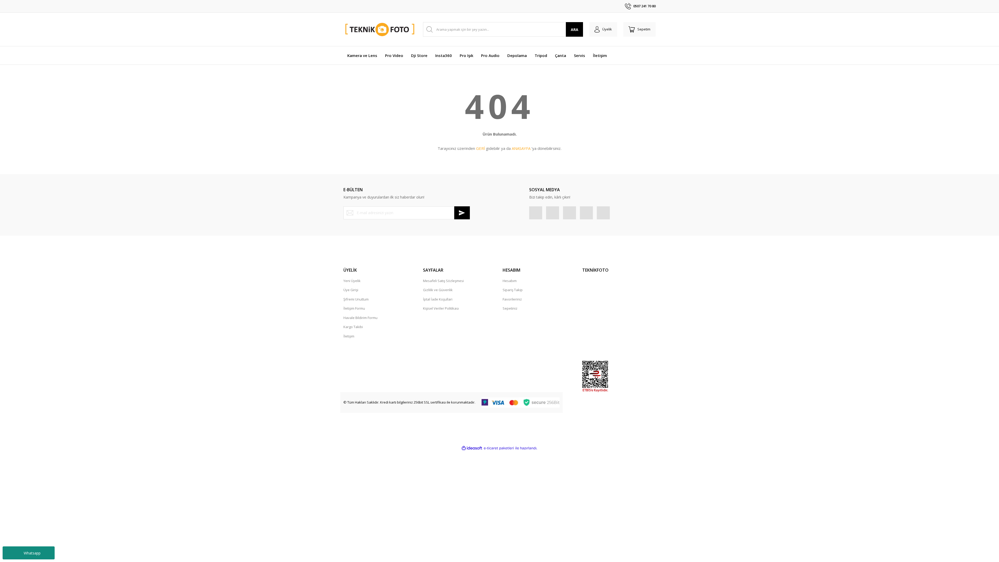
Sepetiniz (510, 308)
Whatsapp (32, 553)
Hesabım (510, 280)
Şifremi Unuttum (356, 299)
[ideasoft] (472, 448)
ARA (574, 29)
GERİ (480, 148)
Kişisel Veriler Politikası (441, 308)
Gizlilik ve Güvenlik (438, 290)
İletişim (348, 336)
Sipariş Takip (513, 290)
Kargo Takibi (353, 326)
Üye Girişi (350, 290)
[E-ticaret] (499, 448)
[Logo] (380, 29)
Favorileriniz (512, 299)
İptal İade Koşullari (437, 299)
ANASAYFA (521, 148)
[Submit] (462, 212)
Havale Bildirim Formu (360, 317)
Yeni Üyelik (352, 280)
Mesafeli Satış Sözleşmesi (443, 280)
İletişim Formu (354, 308)
